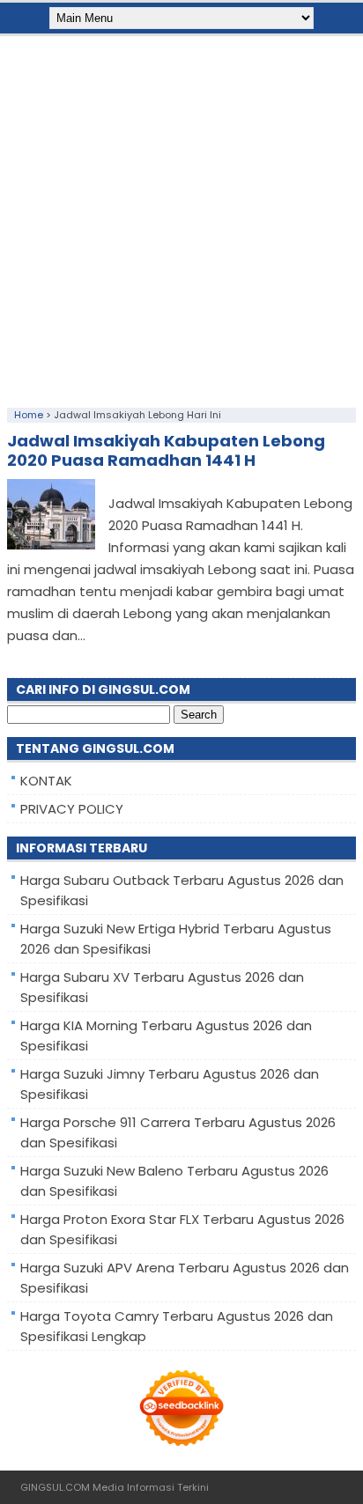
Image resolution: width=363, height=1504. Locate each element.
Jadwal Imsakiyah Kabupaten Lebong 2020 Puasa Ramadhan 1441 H (166, 450)
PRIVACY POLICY (71, 809)
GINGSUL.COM (55, 1487)
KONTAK (46, 780)
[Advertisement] (181, 217)
